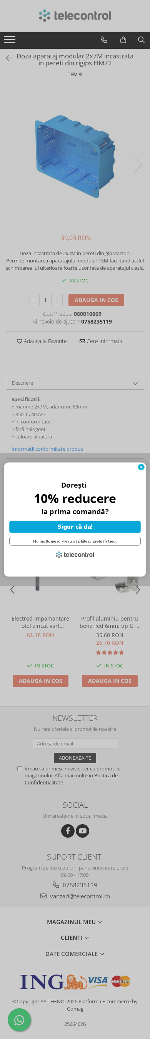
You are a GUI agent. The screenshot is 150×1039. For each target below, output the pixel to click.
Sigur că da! (74, 527)
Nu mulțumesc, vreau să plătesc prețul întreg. (75, 541)
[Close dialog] (141, 467)
